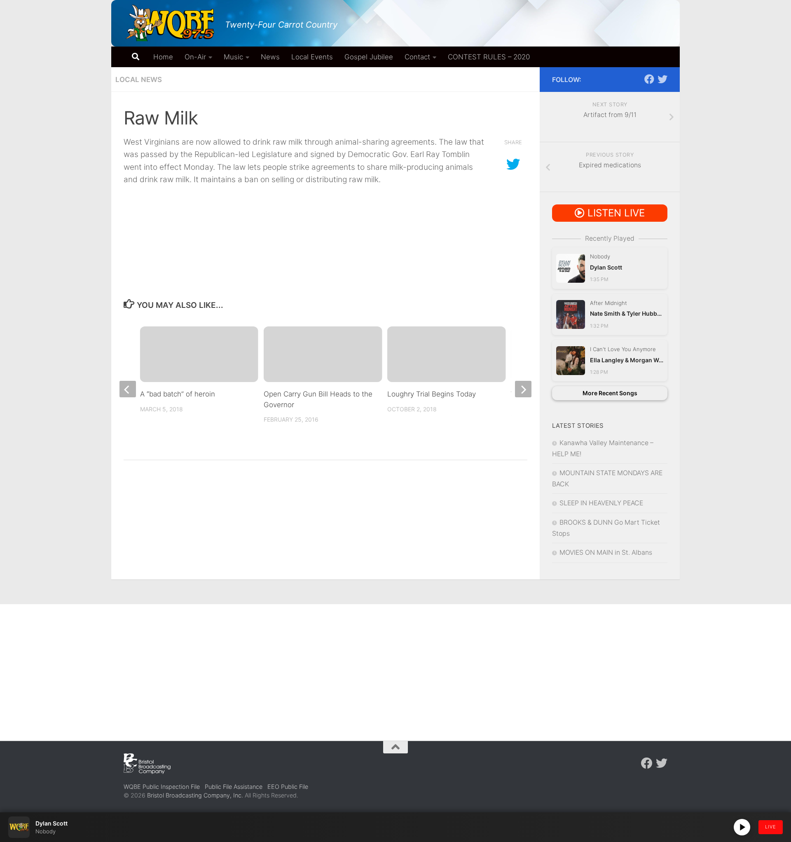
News (270, 57)
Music (233, 57)
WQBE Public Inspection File (162, 786)
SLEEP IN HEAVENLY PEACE (601, 503)
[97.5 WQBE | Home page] (170, 22)
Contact (417, 57)
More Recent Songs (610, 392)
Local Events (312, 57)
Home (163, 57)
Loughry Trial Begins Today (431, 394)
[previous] (127, 389)
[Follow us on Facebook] (649, 79)
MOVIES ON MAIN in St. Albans (605, 552)
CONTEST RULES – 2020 (489, 57)
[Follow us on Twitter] (662, 79)
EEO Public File (287, 786)
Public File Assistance (233, 786)
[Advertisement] (395, 666)
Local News (138, 79)
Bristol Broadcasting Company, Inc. (195, 795)
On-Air (195, 57)
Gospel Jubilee (368, 57)
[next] (523, 389)
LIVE (770, 827)
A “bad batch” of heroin (177, 394)
